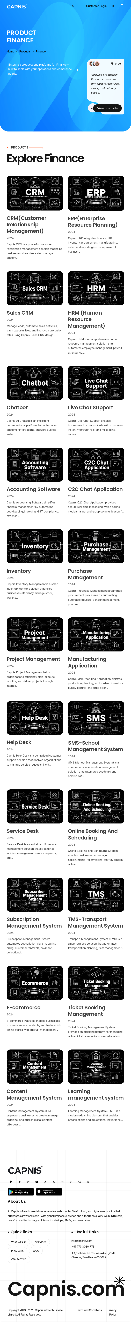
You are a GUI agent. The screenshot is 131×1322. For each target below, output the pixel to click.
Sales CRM (20, 312)
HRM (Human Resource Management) (86, 319)
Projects (17, 1250)
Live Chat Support (90, 407)
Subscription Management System (34, 922)
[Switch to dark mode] (72, 6)
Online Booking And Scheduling (93, 834)
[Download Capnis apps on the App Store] (49, 1192)
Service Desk (23, 831)
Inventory (19, 571)
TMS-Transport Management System (95, 922)
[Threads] (62, 1181)
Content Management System (34, 1094)
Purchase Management (85, 574)
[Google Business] (79, 1181)
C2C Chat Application (95, 489)
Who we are (18, 1242)
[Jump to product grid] (83, 66)
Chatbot (17, 407)
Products (25, 51)
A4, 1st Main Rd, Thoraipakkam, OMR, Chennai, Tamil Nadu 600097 (93, 1255)
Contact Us (18, 1259)
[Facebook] (19, 1181)
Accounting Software (33, 489)
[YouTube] (36, 1181)
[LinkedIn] (11, 1181)
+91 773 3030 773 (82, 1246)
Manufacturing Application (87, 662)
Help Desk (19, 742)
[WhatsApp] (53, 1181)
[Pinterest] (71, 1181)
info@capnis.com (81, 1240)
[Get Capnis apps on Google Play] (21, 1192)
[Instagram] (28, 1181)
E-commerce (23, 1007)
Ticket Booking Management (86, 1011)
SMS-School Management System (95, 746)
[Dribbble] (88, 1181)
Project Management (33, 659)
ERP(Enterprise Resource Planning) (93, 222)
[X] (45, 1181)
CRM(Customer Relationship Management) (26, 224)
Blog (36, 1250)
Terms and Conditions (89, 1310)
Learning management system (96, 1094)
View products (107, 108)
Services (40, 1242)
